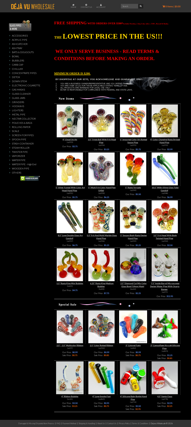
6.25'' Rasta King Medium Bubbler (102, 285)
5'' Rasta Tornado (133, 187)
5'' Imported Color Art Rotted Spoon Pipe (133, 141)
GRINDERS (18, 102)
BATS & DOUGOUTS (23, 52)
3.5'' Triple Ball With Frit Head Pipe (102, 141)
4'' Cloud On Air (70, 139)
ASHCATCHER (19, 43)
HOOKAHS (18, 106)
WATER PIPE (19, 160)
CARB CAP (17, 64)
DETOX (16, 77)
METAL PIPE (18, 114)
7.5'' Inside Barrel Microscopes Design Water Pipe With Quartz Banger (165, 286)
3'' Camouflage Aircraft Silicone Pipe (165, 347)
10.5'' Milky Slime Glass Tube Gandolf (165, 189)
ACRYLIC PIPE (19, 39)
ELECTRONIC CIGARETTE (26, 85)
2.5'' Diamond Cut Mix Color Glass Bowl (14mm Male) (133, 285)
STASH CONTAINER (23, 143)
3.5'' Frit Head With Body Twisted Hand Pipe (165, 237)
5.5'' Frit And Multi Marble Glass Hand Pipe (102, 237)
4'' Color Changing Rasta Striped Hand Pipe (165, 141)
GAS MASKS (18, 89)
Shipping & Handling (86, 423)
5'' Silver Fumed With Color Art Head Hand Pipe (70, 189)
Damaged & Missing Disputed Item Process (36, 423)
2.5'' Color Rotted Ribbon (101, 345)
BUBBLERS (18, 60)
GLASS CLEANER (21, 93)
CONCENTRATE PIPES (24, 73)
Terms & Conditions (140, 423)
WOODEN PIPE (20, 168)
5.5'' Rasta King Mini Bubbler (70, 283)
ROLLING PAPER (21, 127)
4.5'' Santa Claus (164, 396)
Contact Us (112, 423)
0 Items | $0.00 (173, 6)
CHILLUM (17, 68)
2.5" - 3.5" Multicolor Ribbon (70, 345)
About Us (101, 423)
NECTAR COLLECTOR (24, 118)
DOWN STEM (19, 81)
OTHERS (16, 172)
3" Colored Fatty (133, 345)
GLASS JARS (18, 97)
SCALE (15, 131)
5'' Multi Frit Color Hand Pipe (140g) (101, 189)
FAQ (58, 423)
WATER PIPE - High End (24, 164)
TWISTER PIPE (20, 151)
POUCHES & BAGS (22, 122)
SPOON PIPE (19, 139)
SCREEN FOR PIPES (23, 135)
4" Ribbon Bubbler (69, 396)
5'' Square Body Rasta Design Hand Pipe (133, 237)
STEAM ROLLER (20, 147)
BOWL (15, 56)
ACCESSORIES (20, 35)
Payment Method (69, 423)
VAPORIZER (18, 155)
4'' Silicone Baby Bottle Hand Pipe (133, 398)
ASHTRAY (17, 48)
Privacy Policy (124, 423)
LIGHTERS (17, 110)
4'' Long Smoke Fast (101, 396)
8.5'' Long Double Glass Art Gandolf (70, 237)
